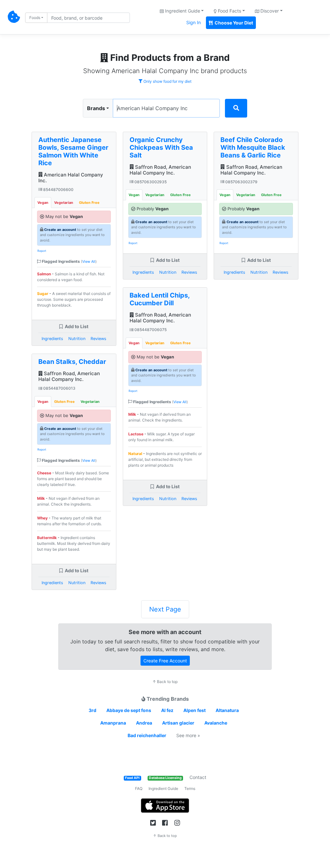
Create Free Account (165, 660)
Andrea (144, 723)
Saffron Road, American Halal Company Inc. (69, 376)
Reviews (98, 338)
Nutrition (76, 338)
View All (88, 261)
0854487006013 (58, 388)
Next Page (165, 609)
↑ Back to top (165, 681)
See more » (188, 735)
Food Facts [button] (229, 11)
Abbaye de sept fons (128, 710)
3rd (92, 710)
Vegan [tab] (42, 202)
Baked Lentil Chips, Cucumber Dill (159, 299)
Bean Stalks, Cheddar (72, 362)
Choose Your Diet (233, 22)
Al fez (167, 710)
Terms (189, 788)
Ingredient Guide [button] (182, 11)
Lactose (135, 434)
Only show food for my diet (166, 81)
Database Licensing (165, 778)
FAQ (138, 788)
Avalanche (215, 723)
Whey (42, 518)
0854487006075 (150, 329)
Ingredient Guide (163, 788)
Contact (197, 777)
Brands (96, 108)
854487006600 (57, 189)
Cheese (44, 472)
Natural (135, 453)
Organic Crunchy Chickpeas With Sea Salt (161, 147)
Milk (41, 498)
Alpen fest (194, 710)
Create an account (60, 229)
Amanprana (113, 723)
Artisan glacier (178, 723)
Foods (34, 17)
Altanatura (227, 710)
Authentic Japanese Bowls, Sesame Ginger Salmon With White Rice (73, 151)
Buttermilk (47, 537)
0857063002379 (240, 181)
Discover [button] (269, 11)
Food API (132, 778)
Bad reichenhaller (147, 735)
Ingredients (52, 338)
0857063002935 (150, 181)
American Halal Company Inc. (70, 178)
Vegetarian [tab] (63, 202)
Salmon (44, 273)
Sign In (193, 22)
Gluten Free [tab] (89, 202)
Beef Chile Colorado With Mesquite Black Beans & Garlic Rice (252, 147)
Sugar (42, 293)
